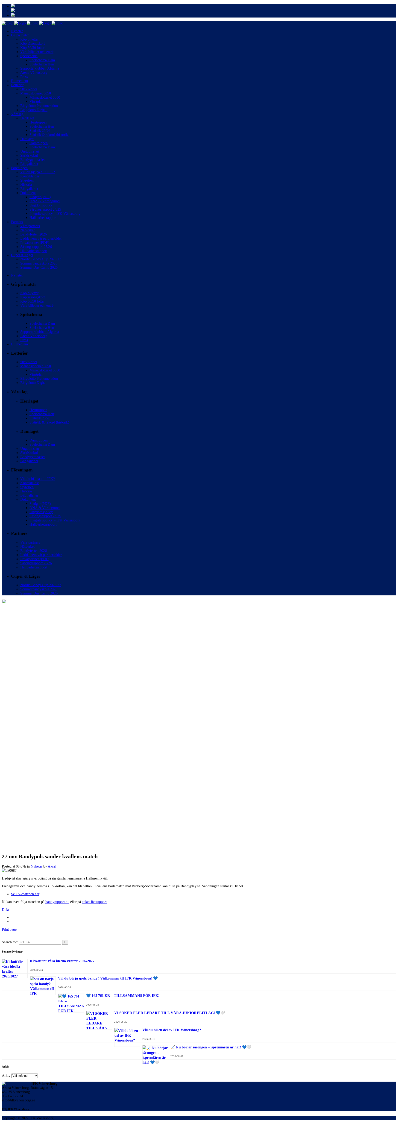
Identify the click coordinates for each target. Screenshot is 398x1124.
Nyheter (36, 866)
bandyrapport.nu (57, 902)
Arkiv (6, 1075)
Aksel (52, 866)
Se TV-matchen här (25, 894)
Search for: (10, 942)
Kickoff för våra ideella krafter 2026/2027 (62, 961)
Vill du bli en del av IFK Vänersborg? (171, 1030)
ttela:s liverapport (94, 902)
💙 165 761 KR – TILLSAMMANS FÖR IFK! (122, 995)
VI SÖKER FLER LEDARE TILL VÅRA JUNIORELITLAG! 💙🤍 (169, 1013)
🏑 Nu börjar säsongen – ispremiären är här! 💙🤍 (210, 1047)
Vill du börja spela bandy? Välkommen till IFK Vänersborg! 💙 (108, 978)
